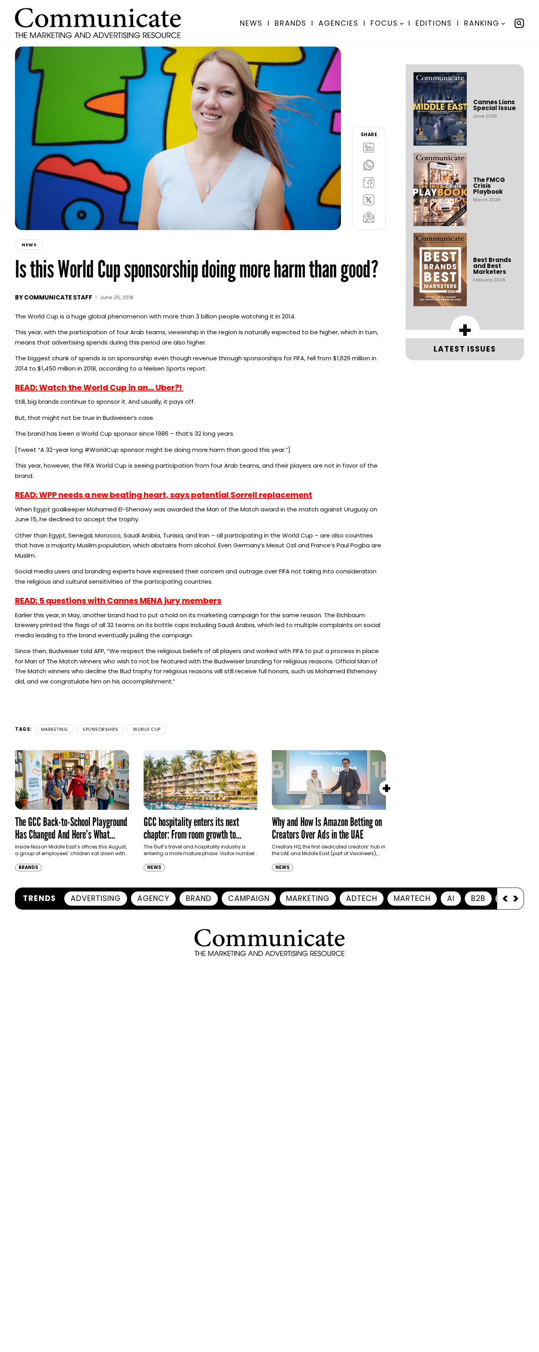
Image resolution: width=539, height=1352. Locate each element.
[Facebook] (369, 182)
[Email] (369, 217)
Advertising (96, 898)
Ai (451, 898)
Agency (153, 898)
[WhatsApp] (369, 165)
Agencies (338, 23)
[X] (369, 200)
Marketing (54, 729)
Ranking (482, 23)
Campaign (249, 898)
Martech (412, 898)
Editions (433, 23)
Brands (291, 23)
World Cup (147, 729)
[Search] (519, 23)
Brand (198, 898)
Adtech (361, 898)
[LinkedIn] (369, 148)
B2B (478, 898)
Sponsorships (100, 729)
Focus (384, 23)
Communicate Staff (58, 297)
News (251, 23)
